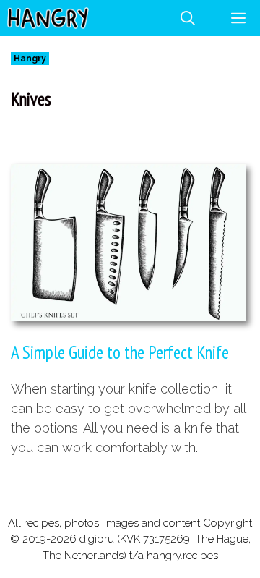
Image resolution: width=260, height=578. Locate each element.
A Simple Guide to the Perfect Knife (120, 352)
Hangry (30, 59)
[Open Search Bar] (187, 18)
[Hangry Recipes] (48, 18)
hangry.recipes (182, 555)
